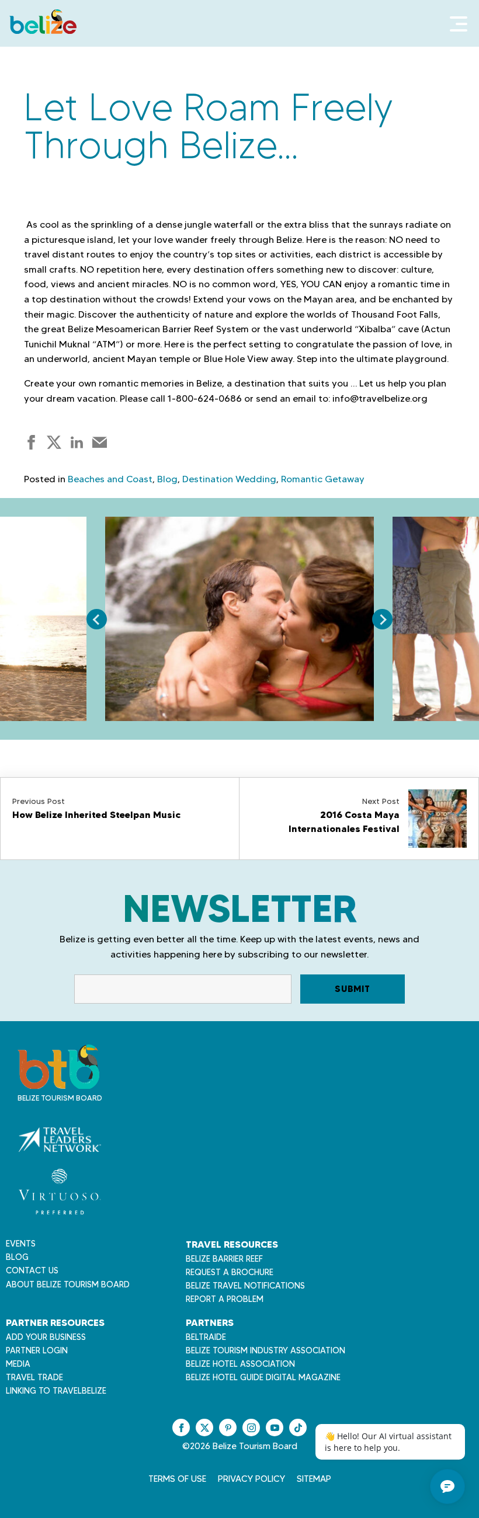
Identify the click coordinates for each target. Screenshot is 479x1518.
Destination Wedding (229, 479)
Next (382, 619)
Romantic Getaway (323, 479)
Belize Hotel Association (240, 1364)
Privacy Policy (251, 1479)
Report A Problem (224, 1299)
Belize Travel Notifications (245, 1285)
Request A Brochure (229, 1272)
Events (21, 1243)
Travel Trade (34, 1377)
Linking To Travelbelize (56, 1390)
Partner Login (37, 1350)
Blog (167, 479)
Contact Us (32, 1270)
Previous (96, 619)
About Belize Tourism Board (68, 1284)
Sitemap (314, 1479)
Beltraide (206, 1337)
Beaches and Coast (110, 479)
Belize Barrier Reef (224, 1259)
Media (18, 1364)
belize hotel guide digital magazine (263, 1377)
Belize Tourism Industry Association (265, 1350)
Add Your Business (46, 1337)
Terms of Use (177, 1479)
